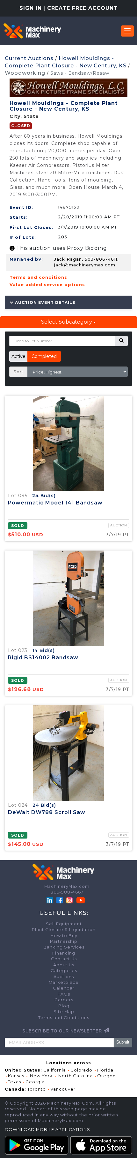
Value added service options (47, 284)
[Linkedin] (50, 899)
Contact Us (64, 958)
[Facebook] (59, 899)
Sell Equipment (64, 924)
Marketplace (64, 982)
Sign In (30, 8)
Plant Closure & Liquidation (64, 929)
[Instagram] (70, 899)
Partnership (63, 941)
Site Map (64, 1011)
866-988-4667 (66, 892)
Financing (63, 953)
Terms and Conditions (63, 1017)
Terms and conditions (38, 277)
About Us (63, 965)
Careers (63, 999)
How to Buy (63, 935)
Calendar (64, 988)
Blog (63, 1006)
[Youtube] (80, 899)
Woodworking (25, 73)
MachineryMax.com (67, 886)
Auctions (64, 976)
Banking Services (63, 947)
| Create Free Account (80, 8)
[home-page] (32, 31)
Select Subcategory (67, 322)
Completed (44, 356)
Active (18, 356)
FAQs (64, 994)
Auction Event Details (44, 302)
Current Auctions (29, 58)
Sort (18, 371)
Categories (64, 970)
